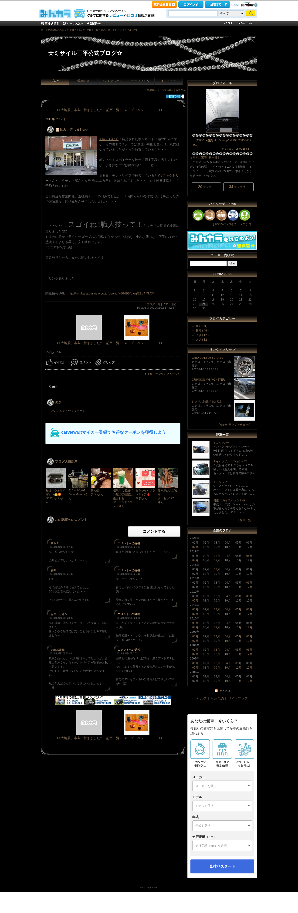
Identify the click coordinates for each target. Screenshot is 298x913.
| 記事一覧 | (113, 110)
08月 (206, 547)
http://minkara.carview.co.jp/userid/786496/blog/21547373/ (111, 293)
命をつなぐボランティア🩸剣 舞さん (145, 494)
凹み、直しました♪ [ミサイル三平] (119, 30)
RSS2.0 (224, 691)
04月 (228, 569)
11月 (238, 587)
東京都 (213, 157)
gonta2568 (58, 649)
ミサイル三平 (198, 157)
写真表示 (180, 90)
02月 (206, 609)
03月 (217, 556)
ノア (165, 304)
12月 (249, 587)
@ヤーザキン (59, 614)
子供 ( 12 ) (202, 335)
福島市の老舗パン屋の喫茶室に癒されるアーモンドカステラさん (123, 498)
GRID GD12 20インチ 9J (207, 357)
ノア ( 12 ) (202, 339)
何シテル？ (228, 149)
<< (214, 274)
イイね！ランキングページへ (162, 373)
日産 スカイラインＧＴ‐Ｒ (229, 500)
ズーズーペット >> (143, 110)
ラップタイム (140, 81)
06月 (249, 556)
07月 (195, 547)
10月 (228, 640)
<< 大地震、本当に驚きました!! (79, 110)
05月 (238, 596)
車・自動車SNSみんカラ (54, 30)
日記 (81, 30)
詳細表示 (151, 90)
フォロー (206, 187)
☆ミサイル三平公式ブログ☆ (85, 53)
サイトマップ (238, 698)
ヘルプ (235, 4)
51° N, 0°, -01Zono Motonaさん (78, 494)
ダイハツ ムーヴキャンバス (230, 461)
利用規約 (217, 698)
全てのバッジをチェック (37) (232, 224)
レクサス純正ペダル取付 (207, 401)
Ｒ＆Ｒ (55, 543)
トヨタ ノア (220, 482)
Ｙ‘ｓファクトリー (79, 411)
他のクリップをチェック (235, 424)
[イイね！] (173, 96)
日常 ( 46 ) (202, 330)
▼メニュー (168, 81)
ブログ (72, 30)
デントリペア (58, 411)
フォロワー (238, 187)
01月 (195, 609)
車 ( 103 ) (201, 326)
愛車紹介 (83, 81)
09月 (217, 560)
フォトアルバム (111, 81)
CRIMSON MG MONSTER (208, 379)
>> (230, 274)
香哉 (53, 570)
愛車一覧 (245, 520)
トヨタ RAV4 (221, 442)
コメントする (154, 531)
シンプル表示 (166, 90)
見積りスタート (222, 866)
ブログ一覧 (92, 30)
